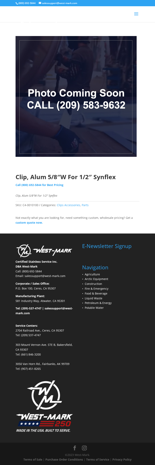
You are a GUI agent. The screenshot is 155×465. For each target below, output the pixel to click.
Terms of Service (97, 459)
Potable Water (94, 308)
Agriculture (92, 274)
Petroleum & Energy (98, 303)
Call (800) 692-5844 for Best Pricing (39, 185)
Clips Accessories (68, 205)
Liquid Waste (93, 298)
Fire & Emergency (96, 288)
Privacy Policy (122, 459)
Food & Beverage (96, 293)
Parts (85, 205)
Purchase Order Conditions (64, 459)
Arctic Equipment (96, 279)
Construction (93, 284)
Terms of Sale (32, 459)
